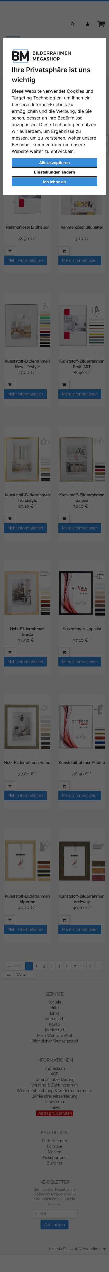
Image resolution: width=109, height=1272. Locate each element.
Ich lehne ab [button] (54, 181)
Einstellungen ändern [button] (54, 172)
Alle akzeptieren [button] (54, 162)
